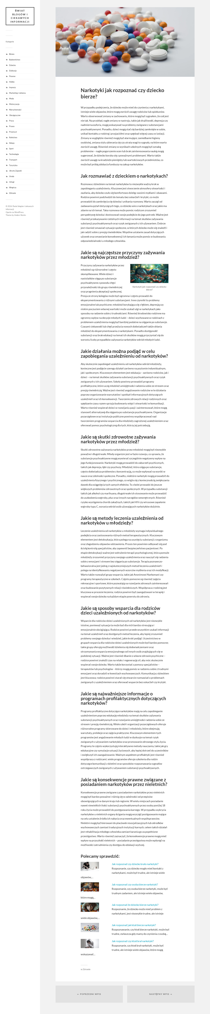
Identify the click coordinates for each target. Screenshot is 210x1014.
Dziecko (12, 65)
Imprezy (12, 87)
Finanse (12, 76)
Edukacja (13, 70)
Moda (11, 98)
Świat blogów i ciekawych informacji (20, 16)
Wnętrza (12, 187)
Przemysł (13, 132)
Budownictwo (14, 59)
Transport (13, 160)
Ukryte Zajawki (15, 171)
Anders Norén (20, 215)
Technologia (14, 154)
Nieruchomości (15, 110)
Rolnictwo (13, 137)
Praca (11, 121)
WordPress (19, 212)
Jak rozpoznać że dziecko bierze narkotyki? (135, 904)
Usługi (11, 182)
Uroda (11, 176)
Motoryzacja (14, 104)
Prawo (11, 126)
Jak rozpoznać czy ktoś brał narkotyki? (133, 941)
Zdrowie (12, 193)
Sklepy (12, 143)
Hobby (12, 82)
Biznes (11, 54)
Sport (11, 148)
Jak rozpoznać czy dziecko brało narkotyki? (135, 864)
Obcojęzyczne (14, 115)
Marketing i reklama (17, 93)
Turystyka (13, 165)
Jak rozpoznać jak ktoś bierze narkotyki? (134, 925)
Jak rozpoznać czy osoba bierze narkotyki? (135, 884)
